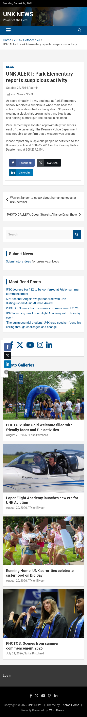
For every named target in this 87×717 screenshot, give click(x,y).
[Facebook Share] (7, 347)
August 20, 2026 (16, 507)
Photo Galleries (20, 365)
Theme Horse (70, 705)
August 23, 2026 (16, 435)
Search (77, 234)
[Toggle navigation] (8, 30)
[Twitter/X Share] (7, 355)
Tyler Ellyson (37, 507)
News (10, 66)
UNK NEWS (18, 14)
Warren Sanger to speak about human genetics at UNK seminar (43, 200)
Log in (7, 675)
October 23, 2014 (17, 87)
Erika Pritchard (38, 435)
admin (34, 87)
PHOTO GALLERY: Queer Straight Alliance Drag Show (42, 214)
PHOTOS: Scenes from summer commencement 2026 (42, 308)
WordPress (56, 710)
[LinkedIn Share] (7, 364)
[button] (6, 372)
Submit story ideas (18, 261)
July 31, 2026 (14, 653)
